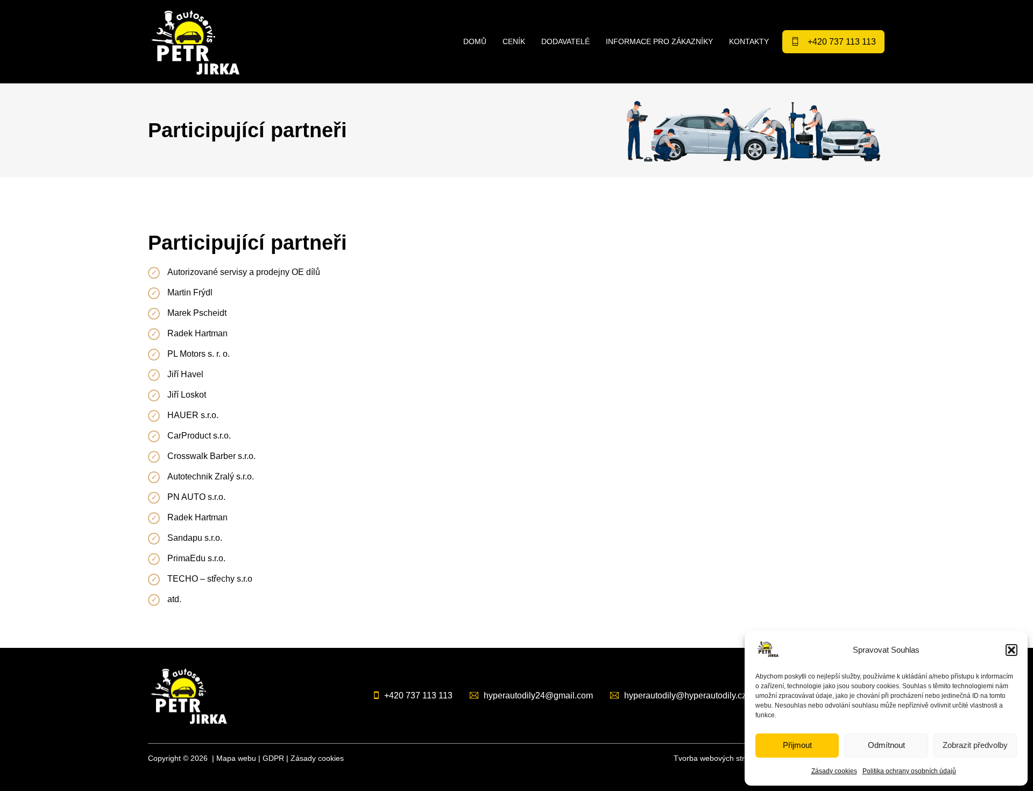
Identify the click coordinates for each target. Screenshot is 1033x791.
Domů (474, 41)
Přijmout (797, 745)
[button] (1011, 650)
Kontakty (749, 41)
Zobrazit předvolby (975, 745)
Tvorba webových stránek (717, 758)
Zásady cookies (834, 771)
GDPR (273, 758)
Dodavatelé (565, 41)
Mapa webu (236, 758)
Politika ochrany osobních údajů (909, 771)
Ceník (514, 41)
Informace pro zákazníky (659, 41)
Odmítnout (886, 745)
